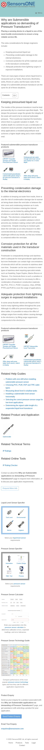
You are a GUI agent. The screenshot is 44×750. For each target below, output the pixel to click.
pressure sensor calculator (14, 627)
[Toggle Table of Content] (13, 95)
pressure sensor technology (18, 682)
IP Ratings (7, 451)
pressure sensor (19, 584)
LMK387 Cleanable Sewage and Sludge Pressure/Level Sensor (10, 160)
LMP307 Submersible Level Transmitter (31, 347)
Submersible (7, 437)
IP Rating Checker (10, 465)
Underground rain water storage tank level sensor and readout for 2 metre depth (32, 159)
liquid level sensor (19, 538)
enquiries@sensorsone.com (12, 729)
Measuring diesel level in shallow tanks (21, 391)
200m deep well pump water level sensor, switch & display (32, 177)
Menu (40, 13)
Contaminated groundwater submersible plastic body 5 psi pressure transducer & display (11, 176)
